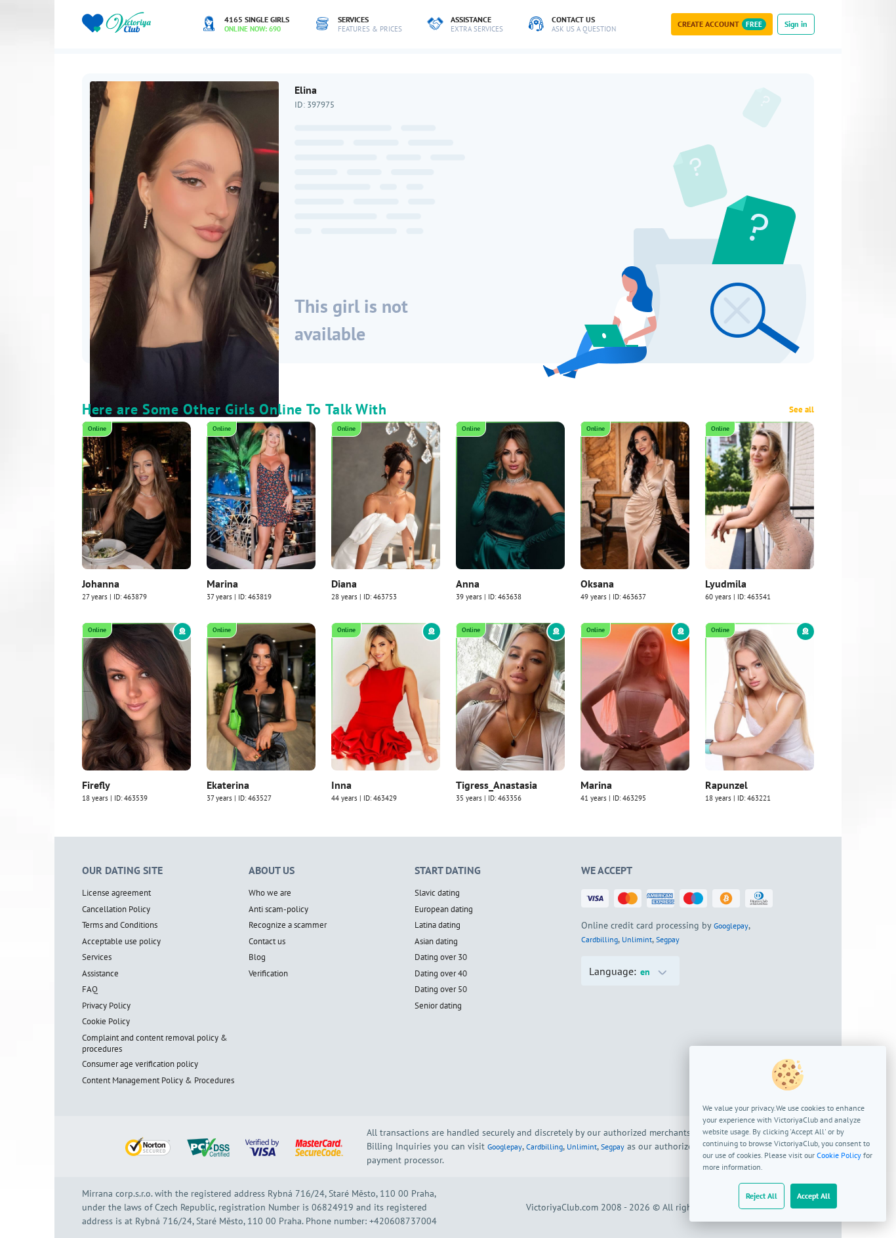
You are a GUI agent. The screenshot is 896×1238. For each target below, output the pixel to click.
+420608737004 (403, 1221)
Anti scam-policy (278, 909)
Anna (467, 583)
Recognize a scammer (288, 925)
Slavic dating (437, 893)
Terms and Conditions (119, 925)
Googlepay (731, 925)
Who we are (270, 893)
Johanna (100, 583)
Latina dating (437, 925)
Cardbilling (599, 939)
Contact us (267, 941)
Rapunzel (726, 784)
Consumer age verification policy (140, 1064)
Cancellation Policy (116, 909)
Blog (257, 957)
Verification (268, 973)
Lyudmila (725, 583)
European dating (444, 909)
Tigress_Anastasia (496, 784)
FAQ (90, 989)
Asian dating (436, 941)
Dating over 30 (441, 957)
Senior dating (438, 1006)
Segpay (668, 939)
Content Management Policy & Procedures (158, 1080)
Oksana (597, 583)
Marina (222, 583)
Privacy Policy (106, 1006)
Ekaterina (228, 784)
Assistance (100, 973)
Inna (341, 784)
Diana (344, 583)
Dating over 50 (441, 989)
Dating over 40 (441, 973)
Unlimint (637, 939)
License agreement (116, 893)
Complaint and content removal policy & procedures (155, 1043)
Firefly (96, 784)
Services (97, 957)
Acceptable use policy (121, 941)
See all (801, 410)
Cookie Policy (839, 1155)
